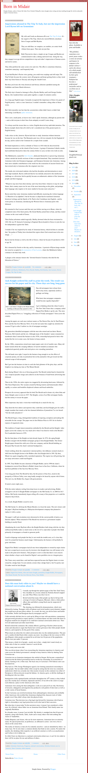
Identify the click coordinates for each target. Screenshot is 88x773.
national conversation (37, 746)
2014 (74, 183)
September (77, 195)
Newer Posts (9, 754)
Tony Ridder (40, 575)
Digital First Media (16, 572)
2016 (74, 177)
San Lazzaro (52, 270)
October (77, 191)
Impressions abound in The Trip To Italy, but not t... (77, 203)
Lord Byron (14, 270)
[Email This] (45, 267)
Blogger (53, 769)
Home (36, 754)
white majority (26, 748)
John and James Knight (30, 572)
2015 (74, 180)
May (75, 245)
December (77, 186)
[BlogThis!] (46, 267)
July (75, 239)
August (76, 236)
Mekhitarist (21, 270)
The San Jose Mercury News (26, 575)
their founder (28, 156)
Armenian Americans (16, 746)
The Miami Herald (11, 575)
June (75, 242)
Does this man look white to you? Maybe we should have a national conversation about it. (32, 584)
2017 (74, 174)
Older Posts (61, 754)
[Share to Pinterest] (50, 267)
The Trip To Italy (55, 36)
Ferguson (27, 746)
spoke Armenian (26, 112)
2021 (74, 167)
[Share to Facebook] (49, 267)
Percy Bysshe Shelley (32, 270)
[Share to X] (48, 267)
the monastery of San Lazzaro (32, 250)
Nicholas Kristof (50, 746)
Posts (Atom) (18, 758)
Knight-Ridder (49, 572)
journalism (41, 572)
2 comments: (36, 570)
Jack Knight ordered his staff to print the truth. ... (77, 214)
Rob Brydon (44, 270)
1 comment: (35, 743)
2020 (74, 170)
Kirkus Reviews (77, 91)
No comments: (37, 267)
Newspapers (58, 572)
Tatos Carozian (16, 748)
